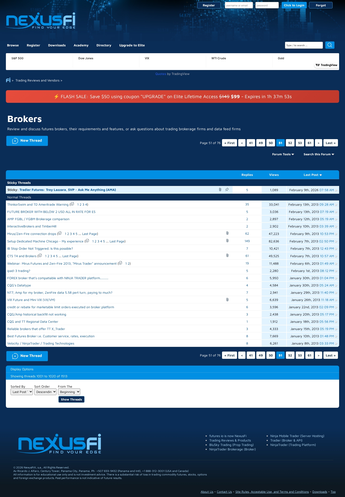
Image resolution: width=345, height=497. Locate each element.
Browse (13, 45)
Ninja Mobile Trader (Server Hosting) (297, 436)
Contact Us (224, 491)
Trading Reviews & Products (230, 440)
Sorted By (18, 386)
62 (247, 233)
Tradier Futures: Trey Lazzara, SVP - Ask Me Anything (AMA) (67, 190)
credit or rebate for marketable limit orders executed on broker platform (60, 307)
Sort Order (42, 386)
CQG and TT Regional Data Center (32, 321)
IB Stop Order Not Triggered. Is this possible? (40, 248)
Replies (247, 175)
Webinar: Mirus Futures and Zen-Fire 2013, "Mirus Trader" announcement (62, 263)
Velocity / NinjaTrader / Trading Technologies (40, 343)
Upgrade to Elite (132, 45)
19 (247, 263)
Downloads (57, 45)
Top (333, 491)
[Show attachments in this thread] (221, 189)
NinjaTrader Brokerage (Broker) (232, 449)
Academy (81, 45)
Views (274, 175)
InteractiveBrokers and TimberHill (31, 226)
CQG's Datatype (19, 285)
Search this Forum (317, 154)
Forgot (321, 5)
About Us (207, 491)
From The (65, 386)
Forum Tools (281, 154)
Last (331, 143)
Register (209, 5)
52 (290, 143)
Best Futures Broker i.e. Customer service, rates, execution (51, 336)
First (229, 143)
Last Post (311, 175)
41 (251, 143)
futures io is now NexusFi (227, 436)
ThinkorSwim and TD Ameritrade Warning (38, 204)
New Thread (24, 139)
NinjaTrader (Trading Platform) (293, 445)
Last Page (89, 234)
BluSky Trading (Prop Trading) (231, 445)
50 (271, 143)
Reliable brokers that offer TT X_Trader (36, 329)
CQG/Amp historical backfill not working (36, 314)
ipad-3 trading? (18, 271)
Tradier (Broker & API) (286, 440)
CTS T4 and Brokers (21, 256)
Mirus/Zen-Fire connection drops (31, 234)
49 (261, 143)
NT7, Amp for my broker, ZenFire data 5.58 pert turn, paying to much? (59, 292)
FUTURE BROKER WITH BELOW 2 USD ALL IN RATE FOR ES (51, 212)
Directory (103, 45)
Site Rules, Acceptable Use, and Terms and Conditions (272, 491)
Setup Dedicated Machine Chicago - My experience (45, 241)
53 (300, 143)
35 (247, 204)
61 (309, 143)
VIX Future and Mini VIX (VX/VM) (31, 300)
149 (247, 241)
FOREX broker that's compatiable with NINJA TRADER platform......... (57, 278)
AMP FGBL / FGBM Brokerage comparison (38, 219)
